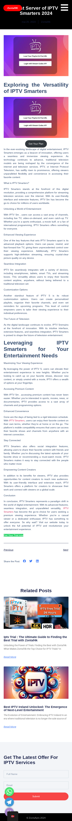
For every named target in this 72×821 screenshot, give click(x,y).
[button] (24, 561)
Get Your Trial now (13, 535)
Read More (10, 657)
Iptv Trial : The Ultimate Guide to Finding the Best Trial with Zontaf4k (35, 638)
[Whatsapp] (9, 791)
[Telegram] (9, 802)
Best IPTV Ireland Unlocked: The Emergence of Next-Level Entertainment (35, 708)
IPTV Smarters (17, 420)
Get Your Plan (36, 143)
